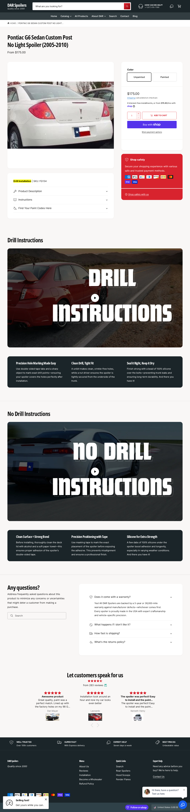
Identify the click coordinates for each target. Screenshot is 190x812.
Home (13, 23)
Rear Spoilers (123, 770)
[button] (179, 6)
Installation (85, 775)
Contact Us (158, 776)
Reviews (83, 770)
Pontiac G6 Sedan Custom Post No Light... (41, 23)
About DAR (97, 16)
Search (120, 766)
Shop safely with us (138, 194)
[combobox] (82, 6)
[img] (95, 681)
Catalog (65, 16)
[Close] (46, 799)
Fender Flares (123, 779)
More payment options (152, 132)
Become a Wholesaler (90, 779)
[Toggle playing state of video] (95, 298)
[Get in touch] (171, 6)
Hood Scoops (123, 775)
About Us (84, 766)
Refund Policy (86, 783)
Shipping (131, 98)
